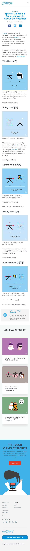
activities (17, 145)
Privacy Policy (17, 507)
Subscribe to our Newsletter (15, 537)
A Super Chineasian (18, 21)
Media (15, 505)
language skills (21, 56)
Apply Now (15, 463)
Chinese (16, 37)
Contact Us (5, 507)
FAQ (3, 515)
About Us (4, 505)
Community (5, 510)
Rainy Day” (15, 149)
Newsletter (5, 512)
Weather (4, 33)
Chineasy (7, 3)
